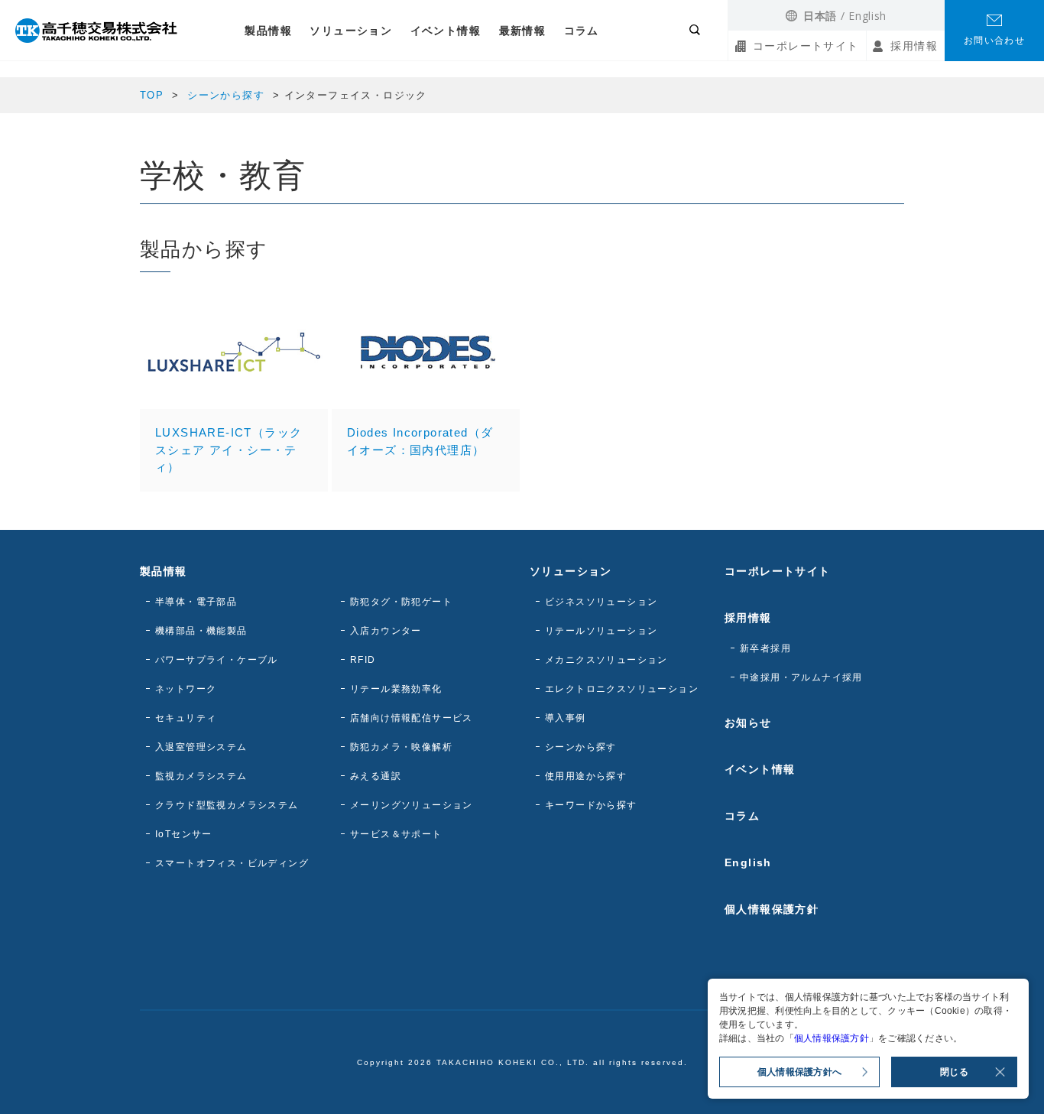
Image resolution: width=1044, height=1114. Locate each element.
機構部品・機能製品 (201, 630)
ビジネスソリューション (601, 601)
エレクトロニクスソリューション (622, 689)
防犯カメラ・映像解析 (401, 747)
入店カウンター (386, 630)
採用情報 (914, 46)
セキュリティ (185, 718)
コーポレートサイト (806, 46)
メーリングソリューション (411, 805)
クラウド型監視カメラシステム (227, 805)
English (867, 15)
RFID (363, 659)
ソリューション (351, 30)
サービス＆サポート (396, 834)
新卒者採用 (765, 648)
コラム (581, 30)
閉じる (954, 1072)
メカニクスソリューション (606, 659)
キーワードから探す (591, 805)
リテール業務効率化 (396, 689)
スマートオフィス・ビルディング (232, 863)
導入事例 (565, 718)
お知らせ (748, 722)
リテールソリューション (601, 630)
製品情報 (268, 30)
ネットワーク (185, 689)
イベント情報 (445, 30)
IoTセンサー (183, 834)
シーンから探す (225, 95)
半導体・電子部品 (196, 601)
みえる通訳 (375, 776)
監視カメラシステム (201, 776)
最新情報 (522, 30)
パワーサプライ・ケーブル (216, 659)
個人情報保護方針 (772, 909)
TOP (152, 95)
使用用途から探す (586, 776)
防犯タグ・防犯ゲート (401, 601)
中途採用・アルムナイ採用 (801, 677)
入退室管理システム (201, 747)
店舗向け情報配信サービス (411, 718)
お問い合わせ (994, 40)
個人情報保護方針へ (799, 1072)
